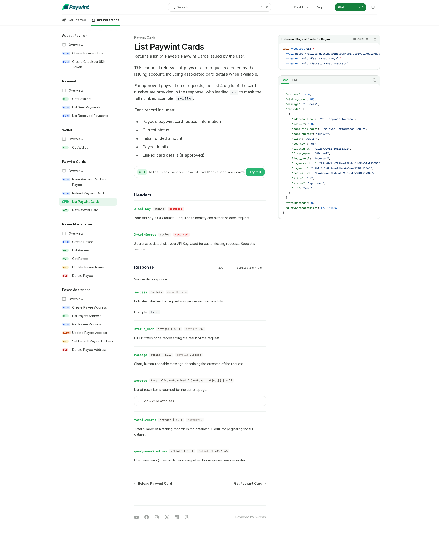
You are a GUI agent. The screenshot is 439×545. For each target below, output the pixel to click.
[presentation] (329, 56)
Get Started (77, 20)
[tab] (285, 79)
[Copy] (241, 172)
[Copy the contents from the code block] (374, 39)
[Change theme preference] (373, 7)
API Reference (108, 20)
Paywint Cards (145, 37)
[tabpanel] (329, 151)
